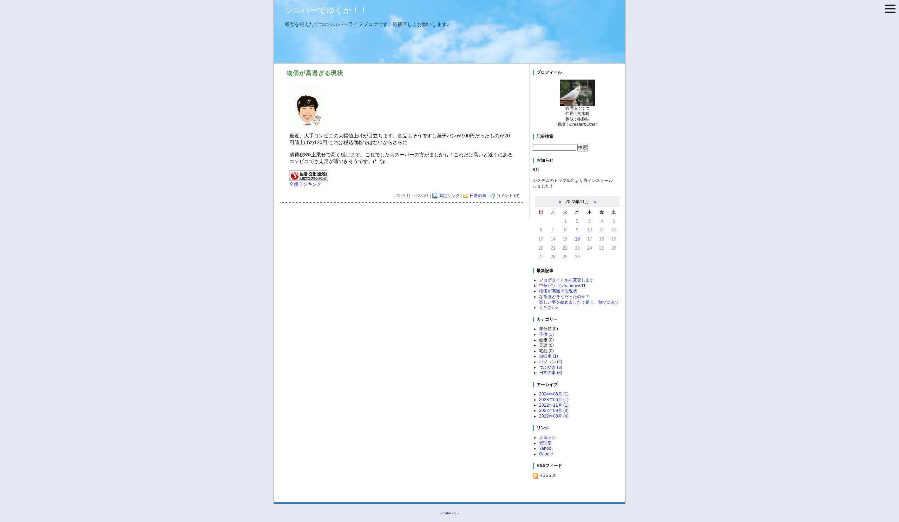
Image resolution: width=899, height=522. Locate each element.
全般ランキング (305, 184)
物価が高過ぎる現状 (558, 291)
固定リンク (449, 195)
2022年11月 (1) (554, 405)
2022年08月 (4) (554, 416)
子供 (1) (546, 334)
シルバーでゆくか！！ (326, 10)
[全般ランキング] (308, 175)
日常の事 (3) (550, 372)
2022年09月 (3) (554, 410)
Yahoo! (545, 448)
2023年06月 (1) (554, 399)
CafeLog (449, 513)
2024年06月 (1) (554, 394)
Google (546, 454)
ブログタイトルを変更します (566, 280)
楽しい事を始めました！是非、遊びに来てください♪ (579, 305)
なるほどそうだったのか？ (564, 296)
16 (577, 239)
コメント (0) (507, 195)
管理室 (545, 443)
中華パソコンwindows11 (562, 285)
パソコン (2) (550, 361)
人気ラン (547, 437)
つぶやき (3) (550, 367)
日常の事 (478, 195)
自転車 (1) (548, 356)
